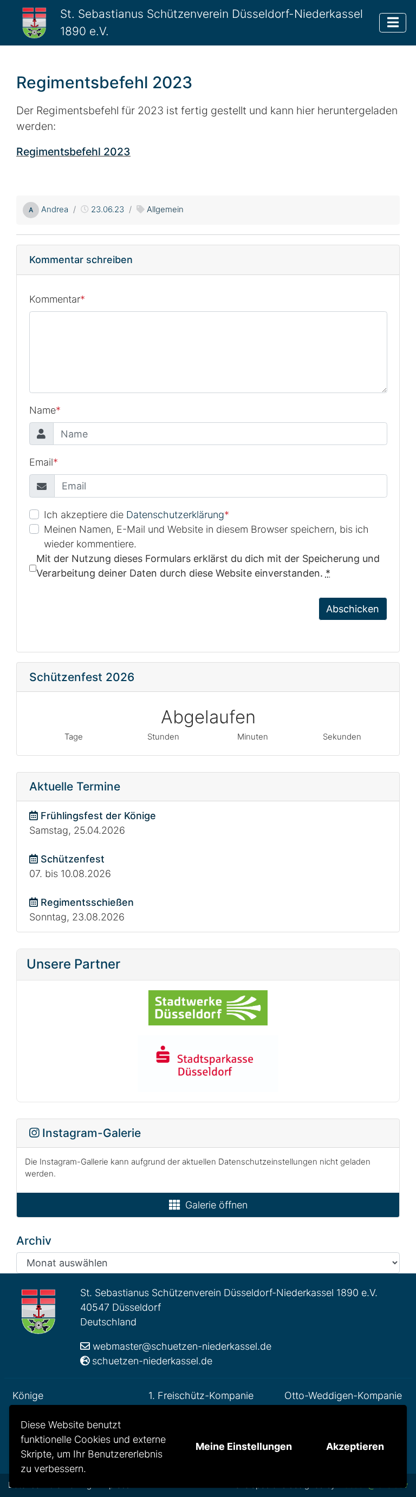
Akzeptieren (355, 1446)
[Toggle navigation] (392, 22)
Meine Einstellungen (244, 1446)
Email (43, 462)
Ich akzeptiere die (136, 514)
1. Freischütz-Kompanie (200, 1395)
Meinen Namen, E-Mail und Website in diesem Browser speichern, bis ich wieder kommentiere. (206, 537)
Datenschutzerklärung (175, 514)
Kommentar (57, 299)
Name (45, 410)
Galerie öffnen (216, 1205)
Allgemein (165, 209)
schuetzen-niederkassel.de (152, 1361)
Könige (27, 1395)
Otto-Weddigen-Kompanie (343, 1395)
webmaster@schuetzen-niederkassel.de (182, 1346)
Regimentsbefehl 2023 (73, 151)
